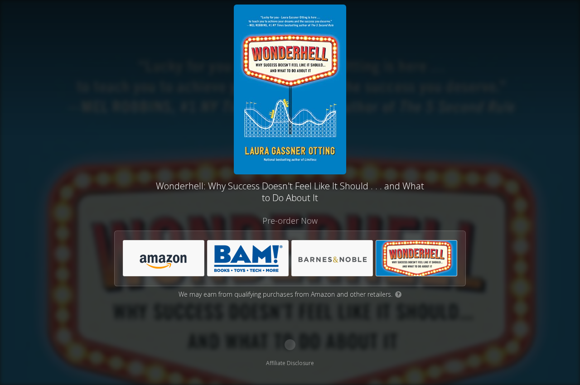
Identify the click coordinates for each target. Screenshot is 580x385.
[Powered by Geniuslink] (290, 344)
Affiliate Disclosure (290, 363)
